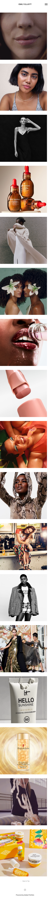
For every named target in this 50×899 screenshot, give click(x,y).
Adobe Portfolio (29, 895)
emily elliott (25, 4)
